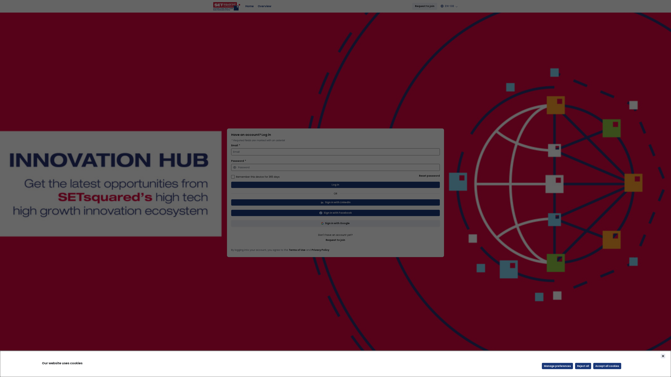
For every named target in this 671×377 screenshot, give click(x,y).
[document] (335, 364)
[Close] (663, 356)
